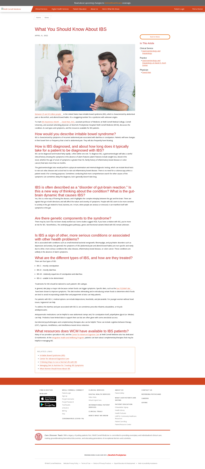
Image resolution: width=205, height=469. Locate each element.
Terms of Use (85, 463)
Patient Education (79, 9)
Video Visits (92, 397)
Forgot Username (68, 399)
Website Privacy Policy (70, 463)
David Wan (146, 72)
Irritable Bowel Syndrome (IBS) (52, 355)
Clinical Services (41, 9)
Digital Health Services (60, 9)
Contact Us (147, 390)
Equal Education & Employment (124, 463)
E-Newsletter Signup (121, 407)
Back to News (155, 37)
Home (38, 17)
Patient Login (66, 393)
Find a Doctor (46, 390)
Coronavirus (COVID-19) (73, 419)
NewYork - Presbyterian (103, 455)
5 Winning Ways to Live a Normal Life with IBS (58, 362)
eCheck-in (65, 408)
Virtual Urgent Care (95, 400)
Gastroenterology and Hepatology (151, 52)
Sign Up (64, 396)
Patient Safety (119, 393)
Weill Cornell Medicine (102, 450)
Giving (144, 403)
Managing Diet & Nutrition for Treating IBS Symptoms (62, 365)
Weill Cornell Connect (73, 390)
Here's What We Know (110, 9)
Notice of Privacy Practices (102, 463)
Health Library (120, 410)
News (46, 17)
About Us (94, 9)
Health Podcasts (120, 413)
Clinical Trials (95, 411)
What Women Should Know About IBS (55, 368)
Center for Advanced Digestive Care (54, 358)
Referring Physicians (151, 394)
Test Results (66, 405)
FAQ (63, 414)
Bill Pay (64, 411)
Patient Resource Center (123, 424)
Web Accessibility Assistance (147, 463)
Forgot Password (68, 402)
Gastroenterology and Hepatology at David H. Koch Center (154, 62)
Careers (145, 398)
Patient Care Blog (121, 422)
